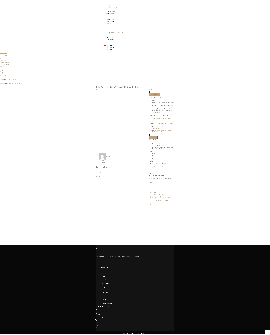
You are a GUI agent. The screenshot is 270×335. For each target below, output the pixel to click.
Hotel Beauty (155, 200)
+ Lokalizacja (105, 279)
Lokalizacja (107, 9)
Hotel (168, 197)
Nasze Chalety (108, 2)
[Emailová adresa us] (0, 81)
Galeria (106, 15)
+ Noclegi (104, 276)
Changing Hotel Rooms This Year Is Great (162, 109)
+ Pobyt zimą (105, 292)
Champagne (154, 197)
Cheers (163, 197)
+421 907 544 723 (14, 79)
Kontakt (106, 17)
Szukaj (151, 89)
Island (163, 200)
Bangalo (155, 194)
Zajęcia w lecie (111, 11)
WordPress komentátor (158, 118)
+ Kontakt (104, 296)
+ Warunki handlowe (107, 303)
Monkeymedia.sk (145, 333)
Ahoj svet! (154, 100)
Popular (152, 203)
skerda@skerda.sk (14, 83)
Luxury (154, 155)
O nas (105, 4)
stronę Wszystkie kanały (161, 165)
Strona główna (108, 0)
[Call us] (0, 77)
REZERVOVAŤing (161, 194)
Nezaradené (155, 157)
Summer (157, 203)
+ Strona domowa (106, 272)
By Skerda (108, 156)
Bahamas (150, 194)
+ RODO (104, 299)
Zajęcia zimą (110, 13)
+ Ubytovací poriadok (107, 287)
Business (154, 153)
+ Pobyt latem (105, 283)
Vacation (154, 158)
